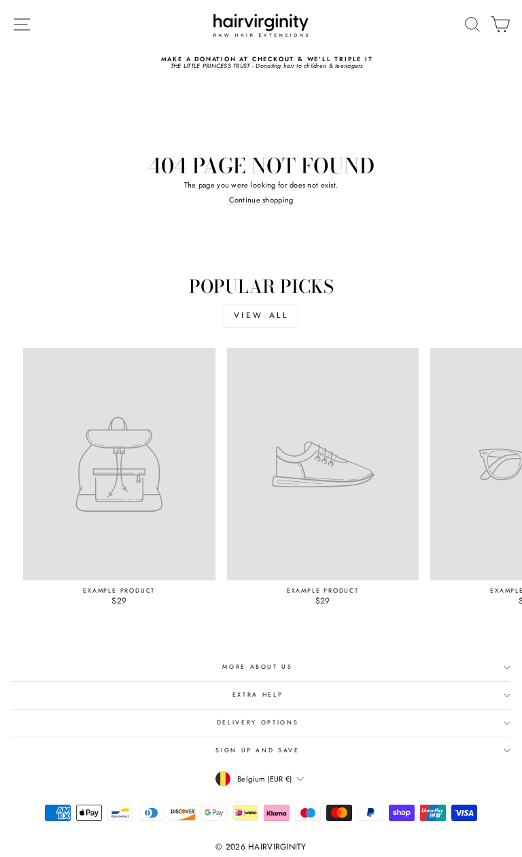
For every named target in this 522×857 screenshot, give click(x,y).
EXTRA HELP (257, 694)
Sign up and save (257, 750)
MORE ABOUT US (257, 667)
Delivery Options (257, 722)
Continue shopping (261, 199)
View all (261, 315)
